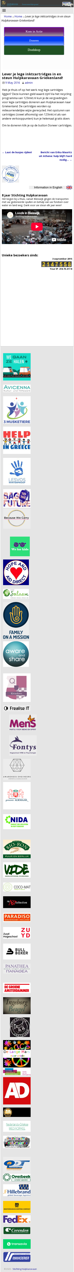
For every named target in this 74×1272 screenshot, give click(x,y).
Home (8, 16)
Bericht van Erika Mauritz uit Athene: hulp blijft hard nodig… (55, 156)
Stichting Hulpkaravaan (25, 1268)
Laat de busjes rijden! (17, 152)
